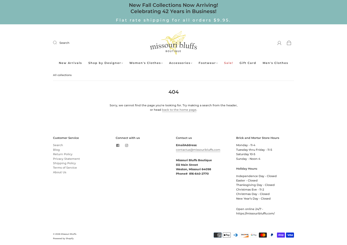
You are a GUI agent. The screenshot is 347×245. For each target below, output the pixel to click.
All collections (62, 75)
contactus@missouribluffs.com (198, 150)
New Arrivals (70, 63)
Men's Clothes (275, 63)
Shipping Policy (64, 163)
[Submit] (57, 42)
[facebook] (117, 145)
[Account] (279, 42)
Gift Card (248, 63)
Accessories (179, 63)
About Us (59, 172)
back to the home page (179, 110)
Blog (56, 150)
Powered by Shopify (63, 238)
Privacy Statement (66, 159)
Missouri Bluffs (68, 234)
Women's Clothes (145, 63)
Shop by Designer (104, 63)
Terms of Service (65, 167)
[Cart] (289, 42)
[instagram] (126, 145)
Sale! (228, 63)
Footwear (207, 63)
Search (64, 43)
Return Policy (62, 154)
